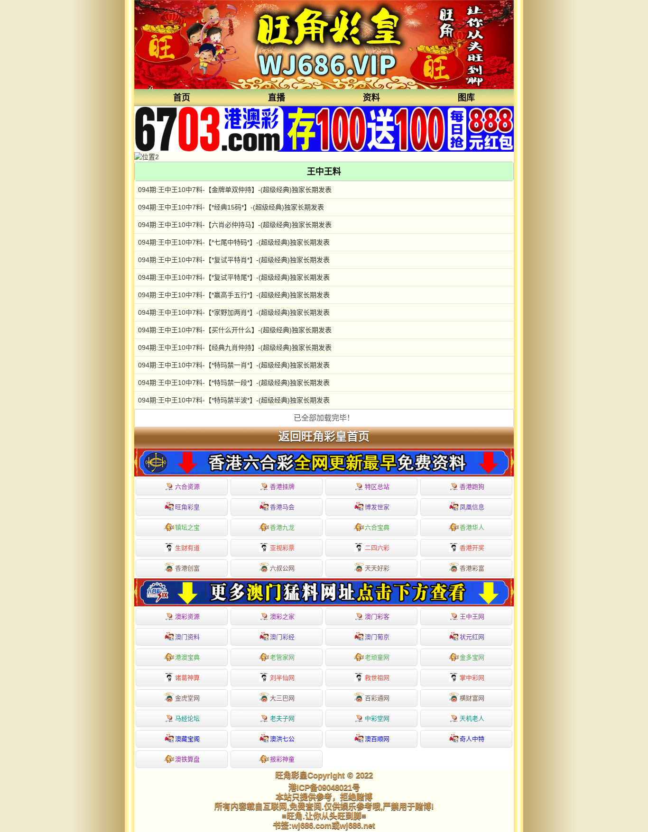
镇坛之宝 (187, 527)
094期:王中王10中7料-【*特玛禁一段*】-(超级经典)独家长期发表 (234, 382)
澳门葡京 (377, 636)
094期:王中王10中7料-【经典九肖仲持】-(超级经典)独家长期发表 (235, 347)
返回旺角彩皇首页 (324, 436)
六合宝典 (377, 527)
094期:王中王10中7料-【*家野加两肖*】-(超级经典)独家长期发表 (234, 312)
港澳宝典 (187, 657)
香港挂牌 (282, 486)
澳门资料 (187, 636)
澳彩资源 (187, 616)
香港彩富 (472, 568)
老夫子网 (282, 718)
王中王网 (472, 616)
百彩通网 (377, 698)
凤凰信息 (472, 507)
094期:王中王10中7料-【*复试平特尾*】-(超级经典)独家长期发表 (234, 277)
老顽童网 (377, 657)
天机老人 (472, 718)
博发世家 (377, 507)
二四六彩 (377, 547)
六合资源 (187, 486)
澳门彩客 (377, 616)
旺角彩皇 (187, 507)
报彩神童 (282, 759)
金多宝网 (472, 657)
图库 (466, 97)
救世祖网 (377, 677)
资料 (371, 97)
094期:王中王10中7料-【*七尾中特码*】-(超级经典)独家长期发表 (234, 242)
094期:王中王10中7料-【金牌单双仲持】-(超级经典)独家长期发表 (235, 189)
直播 (276, 97)
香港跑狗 (472, 486)
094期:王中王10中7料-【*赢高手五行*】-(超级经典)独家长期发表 (234, 295)
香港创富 (187, 568)
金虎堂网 (187, 698)
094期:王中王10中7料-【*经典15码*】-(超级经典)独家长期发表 (231, 207)
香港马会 (282, 507)
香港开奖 (472, 547)
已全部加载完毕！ (324, 418)
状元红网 (472, 636)
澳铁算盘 (187, 759)
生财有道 (187, 547)
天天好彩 (377, 568)
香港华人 (472, 527)
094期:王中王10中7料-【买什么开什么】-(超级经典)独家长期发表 (235, 330)
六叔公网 (282, 568)
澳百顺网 (377, 738)
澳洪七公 (282, 738)
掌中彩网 (472, 677)
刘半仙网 (282, 677)
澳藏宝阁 (187, 738)
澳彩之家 (282, 616)
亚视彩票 (282, 547)
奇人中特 (472, 738)
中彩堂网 (377, 718)
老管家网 (282, 657)
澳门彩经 (282, 636)
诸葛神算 (187, 677)
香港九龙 (282, 527)
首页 (181, 97)
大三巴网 (282, 698)
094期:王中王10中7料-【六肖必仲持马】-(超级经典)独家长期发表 (235, 225)
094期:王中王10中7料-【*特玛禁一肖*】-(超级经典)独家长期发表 (234, 365)
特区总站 (377, 486)
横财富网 (472, 698)
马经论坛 (187, 718)
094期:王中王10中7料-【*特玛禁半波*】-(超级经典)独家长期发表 (234, 400)
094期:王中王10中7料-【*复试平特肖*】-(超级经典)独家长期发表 (234, 260)
